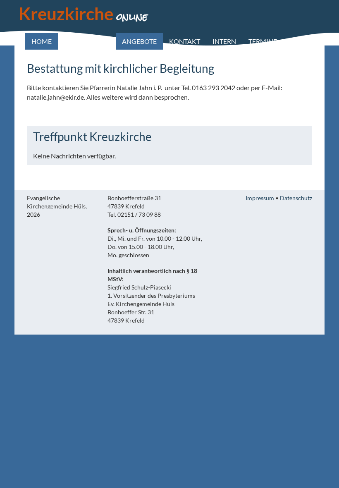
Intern (224, 41)
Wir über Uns (87, 41)
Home (41, 41)
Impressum (260, 197)
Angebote (139, 41)
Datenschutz (296, 197)
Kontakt (184, 41)
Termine (262, 41)
